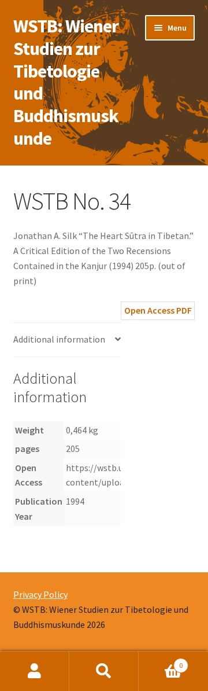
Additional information (59, 339)
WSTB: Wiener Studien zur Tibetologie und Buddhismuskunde (65, 82)
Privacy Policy (40, 594)
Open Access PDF (158, 310)
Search (104, 671)
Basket (161, 661)
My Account (34, 671)
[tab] (67, 340)
